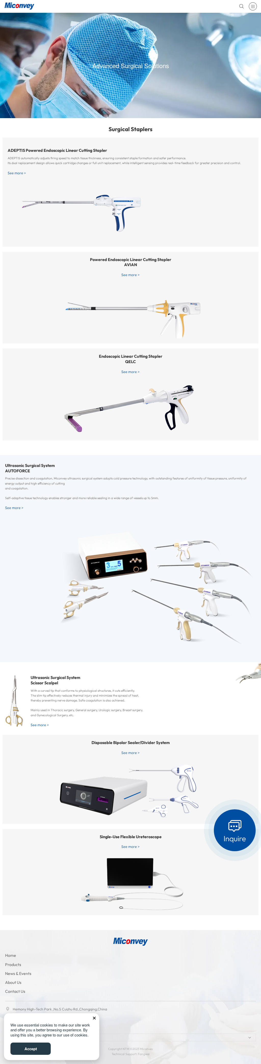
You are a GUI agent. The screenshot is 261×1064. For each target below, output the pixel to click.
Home (10, 955)
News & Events (18, 973)
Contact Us (15, 991)
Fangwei (144, 1054)
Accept (30, 1048)
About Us (13, 982)
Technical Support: (125, 1054)
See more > (17, 173)
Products (13, 964)
